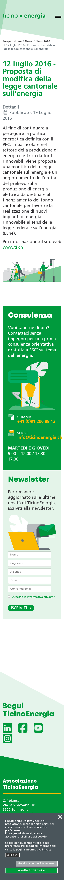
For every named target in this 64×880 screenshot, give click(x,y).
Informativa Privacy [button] (38, 849)
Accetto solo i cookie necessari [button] (36, 863)
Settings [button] (12, 855)
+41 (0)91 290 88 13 (36, 422)
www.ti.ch (13, 248)
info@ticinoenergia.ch (39, 438)
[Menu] (58, 16)
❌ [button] (60, 817)
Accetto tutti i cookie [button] (31, 870)
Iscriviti (19, 608)
